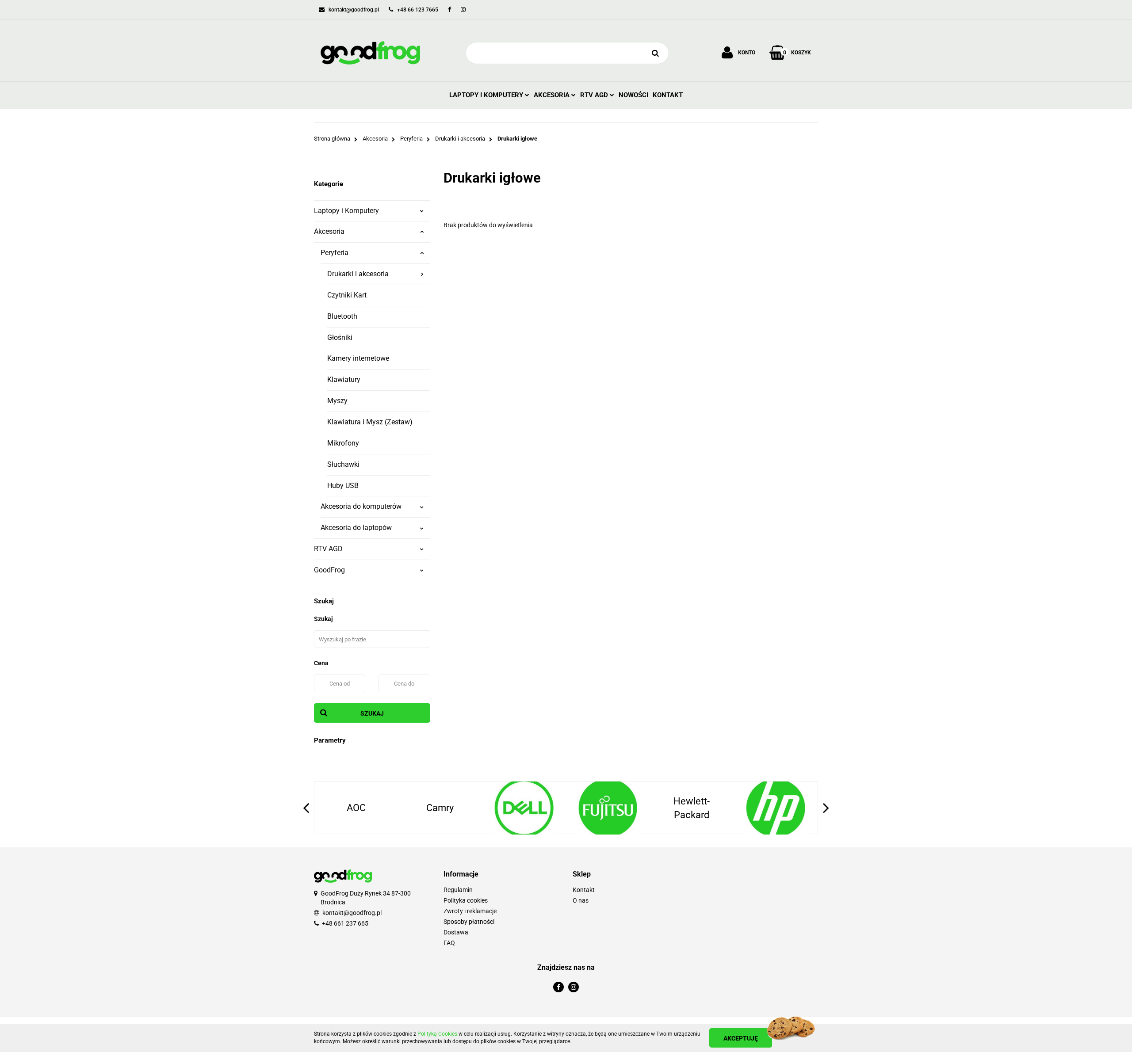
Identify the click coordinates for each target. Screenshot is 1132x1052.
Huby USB (343, 485)
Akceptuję (740, 1038)
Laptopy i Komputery (487, 95)
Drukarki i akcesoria (358, 274)
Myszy (337, 400)
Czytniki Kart (347, 295)
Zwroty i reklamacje (470, 911)
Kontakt (668, 95)
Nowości (633, 95)
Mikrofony (343, 443)
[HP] (776, 808)
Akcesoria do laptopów (356, 527)
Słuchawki (343, 464)
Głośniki (339, 337)
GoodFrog (329, 570)
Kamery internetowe (358, 358)
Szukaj (372, 713)
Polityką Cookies (437, 1034)
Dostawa (456, 932)
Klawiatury (343, 379)
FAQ (449, 942)
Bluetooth (342, 316)
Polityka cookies (466, 900)
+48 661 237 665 (345, 923)
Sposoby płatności (469, 921)
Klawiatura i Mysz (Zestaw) (370, 422)
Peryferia (334, 252)
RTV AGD (595, 95)
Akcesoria (552, 95)
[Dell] (524, 808)
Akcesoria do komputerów (361, 506)
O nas (581, 900)
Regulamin (458, 889)
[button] (502, 874)
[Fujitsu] (608, 808)
